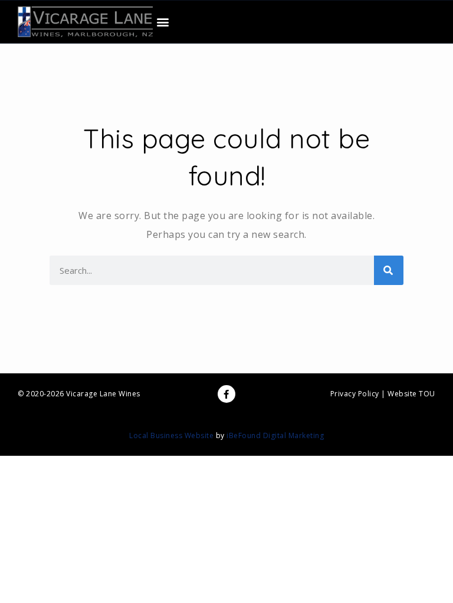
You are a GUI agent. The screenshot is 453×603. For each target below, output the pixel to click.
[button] (163, 22)
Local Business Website (171, 435)
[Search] (388, 270)
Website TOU (411, 394)
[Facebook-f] (226, 394)
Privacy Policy (354, 394)
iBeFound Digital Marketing (275, 435)
